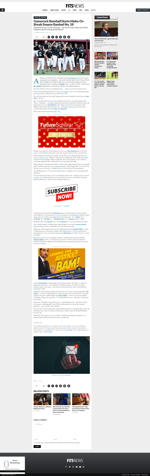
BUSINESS (44, 10)
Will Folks (76, 412)
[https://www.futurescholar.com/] (61, 147)
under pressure (73, 107)
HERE (49, 330)
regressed (38, 93)
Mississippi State (59, 219)
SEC (87, 215)
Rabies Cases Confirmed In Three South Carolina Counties (112, 83)
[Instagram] (74, 467)
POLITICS (63, 10)
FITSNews (37, 32)
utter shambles (65, 91)
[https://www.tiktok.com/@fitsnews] (84, 467)
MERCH (87, 10)
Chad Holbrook (52, 105)
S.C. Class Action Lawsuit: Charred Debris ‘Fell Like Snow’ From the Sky (100, 84)
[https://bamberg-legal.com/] (61, 279)
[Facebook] (67, 467)
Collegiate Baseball (80, 224)
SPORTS (74, 10)
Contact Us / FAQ (125, 474)
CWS (46, 82)
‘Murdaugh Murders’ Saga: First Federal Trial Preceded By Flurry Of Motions (80, 408)
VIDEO (80, 10)
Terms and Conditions (135, 474)
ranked (35, 226)
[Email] (81, 467)
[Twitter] (70, 467)
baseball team (73, 78)
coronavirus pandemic (60, 166)
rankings (62, 213)
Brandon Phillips (39, 240)
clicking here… (68, 375)
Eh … (59, 111)
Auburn (63, 222)
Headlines (43, 17)
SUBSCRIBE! (66, 206)
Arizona (62, 84)
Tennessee (50, 222)
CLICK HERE (69, 330)
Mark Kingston (72, 151)
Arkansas (71, 219)
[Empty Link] (116, 17)
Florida (77, 217)
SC (69, 10)
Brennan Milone (78, 229)
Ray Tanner (37, 86)
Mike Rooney (67, 233)
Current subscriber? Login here (12, 471)
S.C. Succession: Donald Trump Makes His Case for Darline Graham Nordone (112, 64)
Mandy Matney (57, 414)
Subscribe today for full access (12, 469)
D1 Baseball (56, 213)
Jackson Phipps (62, 295)
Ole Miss (47, 219)
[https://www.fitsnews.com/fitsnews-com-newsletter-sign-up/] (62, 355)
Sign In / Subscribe (143, 10)
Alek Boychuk (42, 283)
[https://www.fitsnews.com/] (75, 5)
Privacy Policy (145, 474)
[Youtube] (77, 467)
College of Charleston (59, 109)
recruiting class (38, 177)
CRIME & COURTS (54, 10)
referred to (58, 233)
